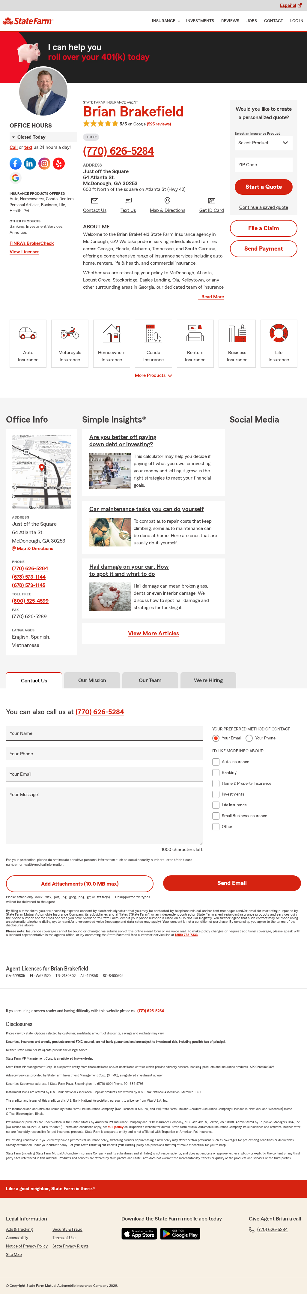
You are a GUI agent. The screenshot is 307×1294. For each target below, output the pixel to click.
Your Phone (21, 753)
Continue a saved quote (263, 207)
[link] (28, 21)
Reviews (230, 21)
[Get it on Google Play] (180, 1234)
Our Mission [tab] (92, 680)
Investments (200, 21)
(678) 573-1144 (29, 576)
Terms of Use (64, 1238)
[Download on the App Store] (139, 1234)
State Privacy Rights (70, 1246)
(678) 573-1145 (28, 585)
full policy (116, 1127)
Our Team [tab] (150, 680)
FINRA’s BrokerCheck (32, 243)
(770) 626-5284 (118, 151)
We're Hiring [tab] (208, 680)
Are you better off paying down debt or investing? (122, 440)
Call (14, 147)
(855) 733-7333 (186, 935)
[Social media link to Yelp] (59, 164)
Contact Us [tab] (34, 680)
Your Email (20, 774)
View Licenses (24, 251)
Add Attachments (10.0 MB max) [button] (80, 883)
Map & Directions (35, 548)
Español (288, 5)
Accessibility (17, 1238)
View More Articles (153, 633)
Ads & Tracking (19, 1229)
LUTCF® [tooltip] (91, 137)
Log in (296, 21)
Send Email (232, 883)
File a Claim (263, 228)
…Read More (211, 296)
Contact (273, 21)
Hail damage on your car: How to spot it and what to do (129, 570)
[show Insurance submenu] (177, 21)
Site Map (14, 1255)
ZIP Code (247, 164)
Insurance (163, 21)
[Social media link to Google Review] (16, 178)
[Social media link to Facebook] (16, 164)
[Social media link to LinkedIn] (30, 164)
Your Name (21, 733)
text (28, 147)
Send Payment (263, 249)
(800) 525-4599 (30, 600)
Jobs (251, 21)
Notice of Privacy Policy (27, 1246)
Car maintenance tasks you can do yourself (146, 509)
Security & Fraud (67, 1229)
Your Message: (24, 794)
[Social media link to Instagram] (44, 164)
